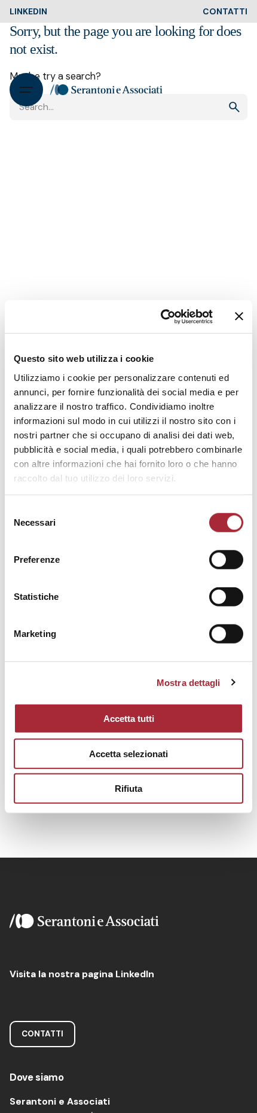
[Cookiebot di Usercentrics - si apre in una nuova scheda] (162, 316)
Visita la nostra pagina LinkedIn (82, 974)
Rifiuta (128, 788)
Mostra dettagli (189, 682)
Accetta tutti (128, 718)
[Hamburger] (26, 89)
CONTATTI (225, 11)
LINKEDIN (28, 11)
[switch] (226, 559)
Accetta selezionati (128, 753)
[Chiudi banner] (239, 316)
